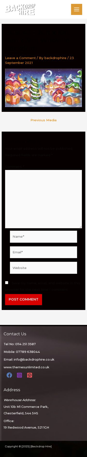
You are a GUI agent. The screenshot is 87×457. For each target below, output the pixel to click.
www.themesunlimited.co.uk (26, 367)
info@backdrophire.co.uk (34, 359)
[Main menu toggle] (76, 9)
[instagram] (20, 375)
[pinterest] (30, 375)
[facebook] (10, 375)
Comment (14, 166)
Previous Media (43, 120)
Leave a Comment (20, 58)
